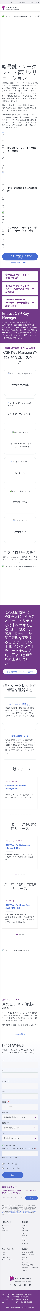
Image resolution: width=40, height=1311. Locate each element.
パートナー (25, 1230)
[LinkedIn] (24, 1285)
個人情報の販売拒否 (26, 1302)
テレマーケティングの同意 (12, 1168)
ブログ (31, 2)
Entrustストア (26, 1257)
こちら (22, 1208)
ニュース (4, 1254)
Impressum (25, 1243)
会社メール (6, 1081)
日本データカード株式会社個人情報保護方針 (19, 1294)
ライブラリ (25, 1262)
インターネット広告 (7, 1299)
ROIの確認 (19, 1034)
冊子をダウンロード (19, 263)
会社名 (4, 1091)
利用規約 (12, 1211)
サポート (4, 1228)
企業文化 (24, 1235)
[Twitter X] (10, 1285)
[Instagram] (20, 1285)
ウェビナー (25, 1241)
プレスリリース (6, 1257)
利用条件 (25, 1299)
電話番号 (5, 1102)
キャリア (24, 1233)
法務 (3, 1294)
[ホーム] (10, 7)
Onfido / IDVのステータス (29, 1254)
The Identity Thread (7, 1260)
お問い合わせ (5, 1225)
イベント (24, 1238)
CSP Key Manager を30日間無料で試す (20, 257)
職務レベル (6, 1123)
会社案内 (24, 1225)
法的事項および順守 (27, 1265)
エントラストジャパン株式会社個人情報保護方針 (19, 1212)
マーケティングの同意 (10, 1164)
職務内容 (5, 1112)
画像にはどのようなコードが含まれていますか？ (18, 1149)
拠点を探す (5, 1230)
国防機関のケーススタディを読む (20, 672)
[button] (17, 934)
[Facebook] (15, 1285)
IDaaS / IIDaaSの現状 (27, 1252)
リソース (24, 1260)
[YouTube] (29, 1285)
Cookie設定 (15, 1302)
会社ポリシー (5, 1302)
